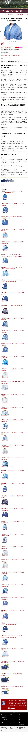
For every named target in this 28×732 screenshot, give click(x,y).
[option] (11, 31)
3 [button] (11, 41)
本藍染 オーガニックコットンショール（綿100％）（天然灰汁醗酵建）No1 (11, 280)
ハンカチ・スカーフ (23, 14)
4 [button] (13, 41)
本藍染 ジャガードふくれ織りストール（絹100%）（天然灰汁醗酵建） (11, 191)
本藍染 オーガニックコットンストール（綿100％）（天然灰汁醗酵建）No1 (11, 268)
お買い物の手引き (4, 716)
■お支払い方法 (4, 55)
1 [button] (7, 41)
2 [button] (9, 41)
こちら (11, 60)
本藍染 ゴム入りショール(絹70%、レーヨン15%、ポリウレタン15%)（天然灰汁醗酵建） (11, 255)
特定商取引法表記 (4, 717)
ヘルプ (2, 722)
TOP (6, 14)
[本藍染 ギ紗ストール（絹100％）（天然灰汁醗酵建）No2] (11, 31)
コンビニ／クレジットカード (14, 55)
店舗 (11, 714)
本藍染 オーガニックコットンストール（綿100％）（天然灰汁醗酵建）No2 (11, 623)
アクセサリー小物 (14, 14)
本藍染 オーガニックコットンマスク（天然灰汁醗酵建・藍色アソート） (12, 687)
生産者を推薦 (21, 724)
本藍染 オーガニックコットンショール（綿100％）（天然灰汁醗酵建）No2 (11, 636)
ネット (20, 714)
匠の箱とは (12, 716)
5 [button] (15, 41)
